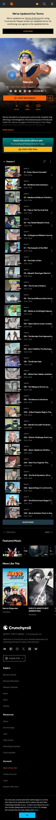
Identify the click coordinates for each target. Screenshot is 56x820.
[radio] (11, 91)
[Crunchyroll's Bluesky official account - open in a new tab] (36, 649)
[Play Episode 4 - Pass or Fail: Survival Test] (28, 209)
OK (27, 815)
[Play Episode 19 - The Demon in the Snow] (28, 398)
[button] (4, 4)
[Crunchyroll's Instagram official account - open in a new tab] (17, 649)
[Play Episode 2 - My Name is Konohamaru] (28, 184)
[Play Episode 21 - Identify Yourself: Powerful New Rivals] (28, 424)
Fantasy (46, 87)
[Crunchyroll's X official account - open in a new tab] (23, 649)
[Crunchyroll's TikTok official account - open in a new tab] (30, 649)
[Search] (44, 4)
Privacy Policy (32, 807)
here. (36, 810)
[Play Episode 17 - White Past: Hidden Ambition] (28, 373)
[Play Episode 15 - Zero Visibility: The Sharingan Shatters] (28, 348)
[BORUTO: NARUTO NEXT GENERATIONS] (41, 592)
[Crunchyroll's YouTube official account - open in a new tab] (5, 649)
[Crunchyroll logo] (12, 4)
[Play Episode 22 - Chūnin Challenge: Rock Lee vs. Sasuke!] (28, 436)
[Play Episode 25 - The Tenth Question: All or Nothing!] (28, 474)
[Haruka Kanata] (41, 551)
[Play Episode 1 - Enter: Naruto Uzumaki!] (28, 171)
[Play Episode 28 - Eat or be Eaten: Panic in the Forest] (28, 512)
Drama (40, 87)
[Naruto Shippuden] (15, 590)
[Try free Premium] (37, 4)
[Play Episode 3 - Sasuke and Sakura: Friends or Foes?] (28, 196)
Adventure (31, 87)
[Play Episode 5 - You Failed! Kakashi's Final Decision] (28, 222)
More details (8, 130)
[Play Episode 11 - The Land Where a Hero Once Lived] (28, 297)
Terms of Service (33, 18)
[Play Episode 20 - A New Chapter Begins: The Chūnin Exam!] (28, 411)
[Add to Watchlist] (50, 98)
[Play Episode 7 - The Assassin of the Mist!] (28, 247)
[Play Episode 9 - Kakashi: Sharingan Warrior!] (28, 272)
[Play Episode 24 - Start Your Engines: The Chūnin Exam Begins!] (28, 462)
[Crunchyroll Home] (17, 627)
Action (23, 87)
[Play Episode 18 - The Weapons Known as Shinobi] (28, 386)
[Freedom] (15, 551)
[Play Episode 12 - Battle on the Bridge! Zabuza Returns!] (28, 310)
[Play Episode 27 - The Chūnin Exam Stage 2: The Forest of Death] (28, 499)
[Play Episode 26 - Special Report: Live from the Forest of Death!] (28, 487)
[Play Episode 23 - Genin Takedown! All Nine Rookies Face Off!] (28, 449)
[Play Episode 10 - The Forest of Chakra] (28, 285)
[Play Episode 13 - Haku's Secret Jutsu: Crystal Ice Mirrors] (28, 323)
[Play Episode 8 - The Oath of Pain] (28, 259)
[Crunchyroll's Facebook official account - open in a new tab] (11, 649)
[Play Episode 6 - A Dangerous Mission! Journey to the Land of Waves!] (28, 234)
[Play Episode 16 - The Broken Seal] (28, 361)
